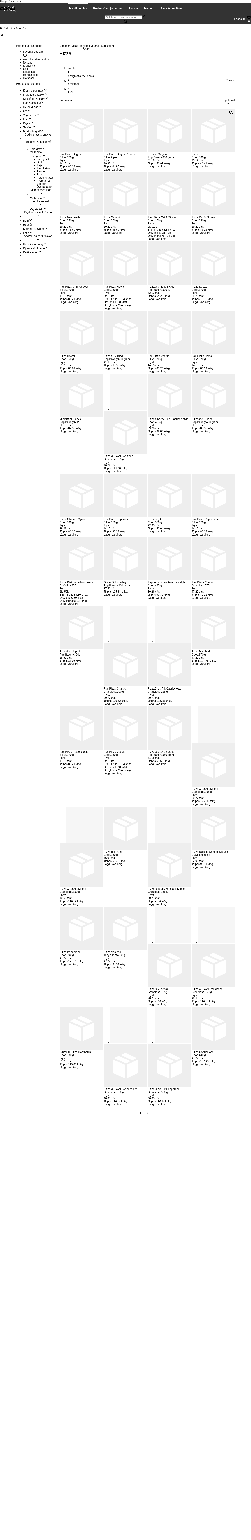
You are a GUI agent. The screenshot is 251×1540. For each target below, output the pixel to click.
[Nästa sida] (154, 1112)
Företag (11, 10)
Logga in (239, 19)
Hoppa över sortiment (29, 83)
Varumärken (67, 100)
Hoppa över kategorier (29, 45)
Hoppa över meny (11, 1)
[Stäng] (2, 35)
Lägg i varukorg (69, 169)
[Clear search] (144, 16)
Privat (10, 7)
